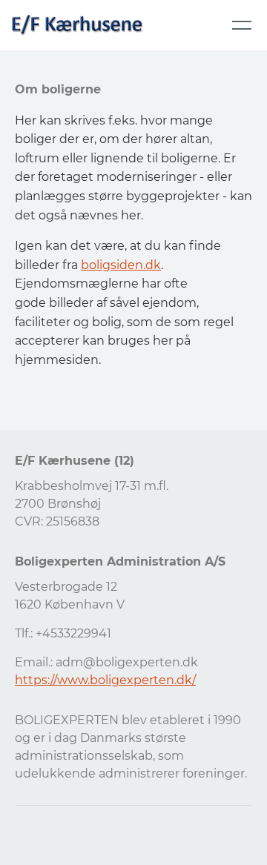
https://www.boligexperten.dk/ (105, 680)
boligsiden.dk (121, 265)
